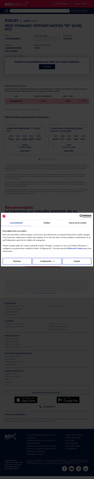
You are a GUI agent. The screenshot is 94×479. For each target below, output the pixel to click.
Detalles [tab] (47, 223)
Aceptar (77, 261)
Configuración (45, 261)
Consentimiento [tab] (16, 223)
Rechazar (17, 261)
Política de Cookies (75, 248)
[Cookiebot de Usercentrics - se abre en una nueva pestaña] (81, 216)
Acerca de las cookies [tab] (78, 223)
